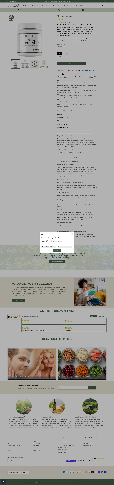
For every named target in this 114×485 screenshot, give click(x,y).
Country (42, 244)
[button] (72, 235)
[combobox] (47, 246)
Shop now (57, 250)
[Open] (3, 482)
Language (60, 244)
